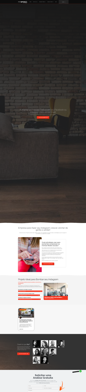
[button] (56, 289)
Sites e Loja (35, 1)
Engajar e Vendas (42, 1)
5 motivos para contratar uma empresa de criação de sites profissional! (26, 321)
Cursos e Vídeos (50, 1)
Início (30, 1)
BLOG (56, 1)
